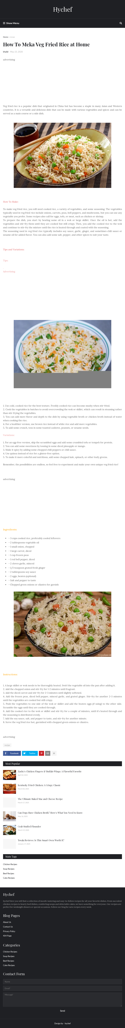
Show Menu (12, 23)
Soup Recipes (8, 869)
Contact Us (8, 926)
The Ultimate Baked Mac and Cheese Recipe (40, 798)
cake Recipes (9, 878)
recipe (12, 37)
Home (5, 37)
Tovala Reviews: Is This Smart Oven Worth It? (41, 840)
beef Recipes (8, 873)
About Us (7, 922)
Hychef (62, 9)
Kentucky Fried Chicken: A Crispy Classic (39, 785)
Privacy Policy (9, 931)
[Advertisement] (62, 83)
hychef (68, 1023)
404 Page (7, 936)
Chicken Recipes (10, 864)
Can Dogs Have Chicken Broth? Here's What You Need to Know (50, 812)
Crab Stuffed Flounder (29, 826)
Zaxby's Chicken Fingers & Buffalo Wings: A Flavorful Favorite (50, 771)
